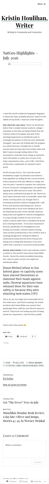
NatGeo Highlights (35, 363)
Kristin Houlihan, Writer (24, 21)
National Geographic (30, 365)
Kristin (7, 363)
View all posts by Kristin (15, 385)
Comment (38, 462)
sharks (41, 365)
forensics (11, 365)
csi (6, 365)
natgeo (18, 365)
